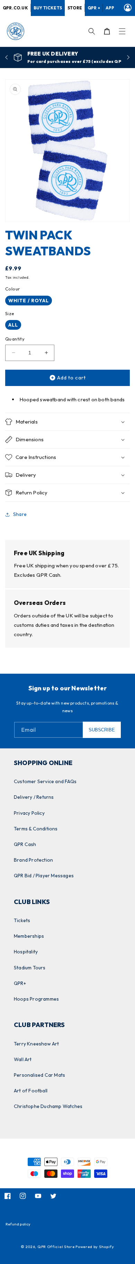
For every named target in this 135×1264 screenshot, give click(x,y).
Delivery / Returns (34, 797)
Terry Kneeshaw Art (36, 1044)
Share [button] (20, 514)
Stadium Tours (30, 968)
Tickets (22, 920)
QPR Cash (25, 844)
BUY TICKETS (48, 7)
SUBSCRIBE (102, 729)
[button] (122, 31)
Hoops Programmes (36, 999)
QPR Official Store (56, 1246)
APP (110, 7)
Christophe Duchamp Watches (48, 1106)
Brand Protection (33, 860)
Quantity (15, 339)
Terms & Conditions (36, 829)
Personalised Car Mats (39, 1075)
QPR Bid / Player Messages (44, 875)
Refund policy (18, 1224)
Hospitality (26, 952)
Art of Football (30, 1090)
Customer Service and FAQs (45, 781)
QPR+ (20, 983)
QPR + (94, 7)
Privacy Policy (29, 813)
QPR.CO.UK (15, 7)
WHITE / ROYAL (28, 300)
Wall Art (23, 1059)
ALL (13, 325)
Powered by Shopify (94, 1246)
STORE (75, 7)
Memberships (29, 936)
